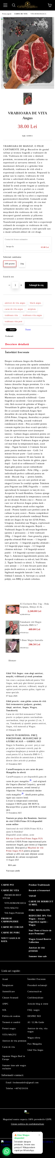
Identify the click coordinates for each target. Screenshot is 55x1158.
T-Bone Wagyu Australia (31, 640)
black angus (35, 303)
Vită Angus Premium (14, 913)
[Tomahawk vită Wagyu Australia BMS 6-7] (12, 627)
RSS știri (12, 865)
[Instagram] (12, 1094)
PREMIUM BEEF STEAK (12, 896)
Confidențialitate (35, 998)
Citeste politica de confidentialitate (27, 1124)
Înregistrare (7, 985)
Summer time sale (38, 956)
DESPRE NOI (34, 1016)
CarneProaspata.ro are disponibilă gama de (26, 777)
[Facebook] (5, 1094)
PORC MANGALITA (39, 910)
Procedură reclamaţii (37, 985)
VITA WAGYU (11, 908)
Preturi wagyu (9, 1028)
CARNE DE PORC (10, 933)
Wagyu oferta (34, 1038)
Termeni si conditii (11, 1022)
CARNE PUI (7, 885)
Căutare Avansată (10, 998)
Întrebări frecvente (17, 352)
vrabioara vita (11, 315)
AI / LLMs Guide (36, 1022)
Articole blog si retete (38, 1004)
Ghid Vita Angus (35, 1050)
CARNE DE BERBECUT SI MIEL (41, 903)
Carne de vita (8, 1047)
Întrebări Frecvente (37, 979)
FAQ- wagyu (34, 1010)
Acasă (5, 979)
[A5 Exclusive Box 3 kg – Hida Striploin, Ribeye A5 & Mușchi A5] (12, 609)
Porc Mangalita (35, 1044)
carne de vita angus (14, 309)
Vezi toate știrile (13, 871)
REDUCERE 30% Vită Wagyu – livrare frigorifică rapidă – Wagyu (40, 920)
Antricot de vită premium (37, 949)
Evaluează (9, 336)
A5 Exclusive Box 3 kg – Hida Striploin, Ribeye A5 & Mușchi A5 (34, 606)
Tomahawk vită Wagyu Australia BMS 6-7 (30, 623)
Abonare (12, 660)
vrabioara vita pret (13, 321)
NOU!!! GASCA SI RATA (10, 939)
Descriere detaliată (17, 344)
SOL (4, 1010)
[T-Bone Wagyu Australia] (12, 646)
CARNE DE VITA (21, 14)
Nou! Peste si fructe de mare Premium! (40, 932)
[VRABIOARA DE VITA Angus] (27, 88)
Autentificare (8, 991)
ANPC (5, 1004)
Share (12, 330)
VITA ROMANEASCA (38, 14)
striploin (32, 309)
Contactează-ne (35, 991)
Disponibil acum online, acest (24, 832)
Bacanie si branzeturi (39, 890)
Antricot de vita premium (14, 1041)
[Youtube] (18, 1094)
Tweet (28, 329)
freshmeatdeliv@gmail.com (25, 1082)
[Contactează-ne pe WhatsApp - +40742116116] (6, 1151)
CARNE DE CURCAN (12, 927)
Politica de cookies (11, 1016)
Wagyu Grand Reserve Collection (40, 940)
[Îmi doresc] (47, 275)
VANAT (32, 896)
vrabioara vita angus (32, 315)
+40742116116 (21, 1088)
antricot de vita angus (15, 303)
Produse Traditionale (39, 885)
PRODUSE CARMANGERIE (9, 920)
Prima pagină (6, 14)
